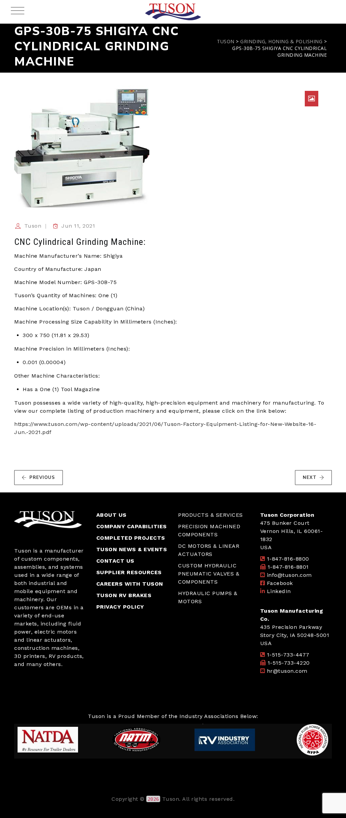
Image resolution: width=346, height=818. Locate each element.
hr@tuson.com (287, 671)
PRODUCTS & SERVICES (210, 515)
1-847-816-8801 (288, 567)
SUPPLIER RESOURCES (129, 572)
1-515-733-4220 (289, 663)
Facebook (280, 583)
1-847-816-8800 (288, 559)
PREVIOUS (42, 478)
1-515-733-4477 (288, 654)
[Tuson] (173, 12)
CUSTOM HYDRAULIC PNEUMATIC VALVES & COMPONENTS (208, 573)
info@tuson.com (289, 575)
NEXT (310, 478)
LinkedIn (279, 591)
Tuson (33, 226)
